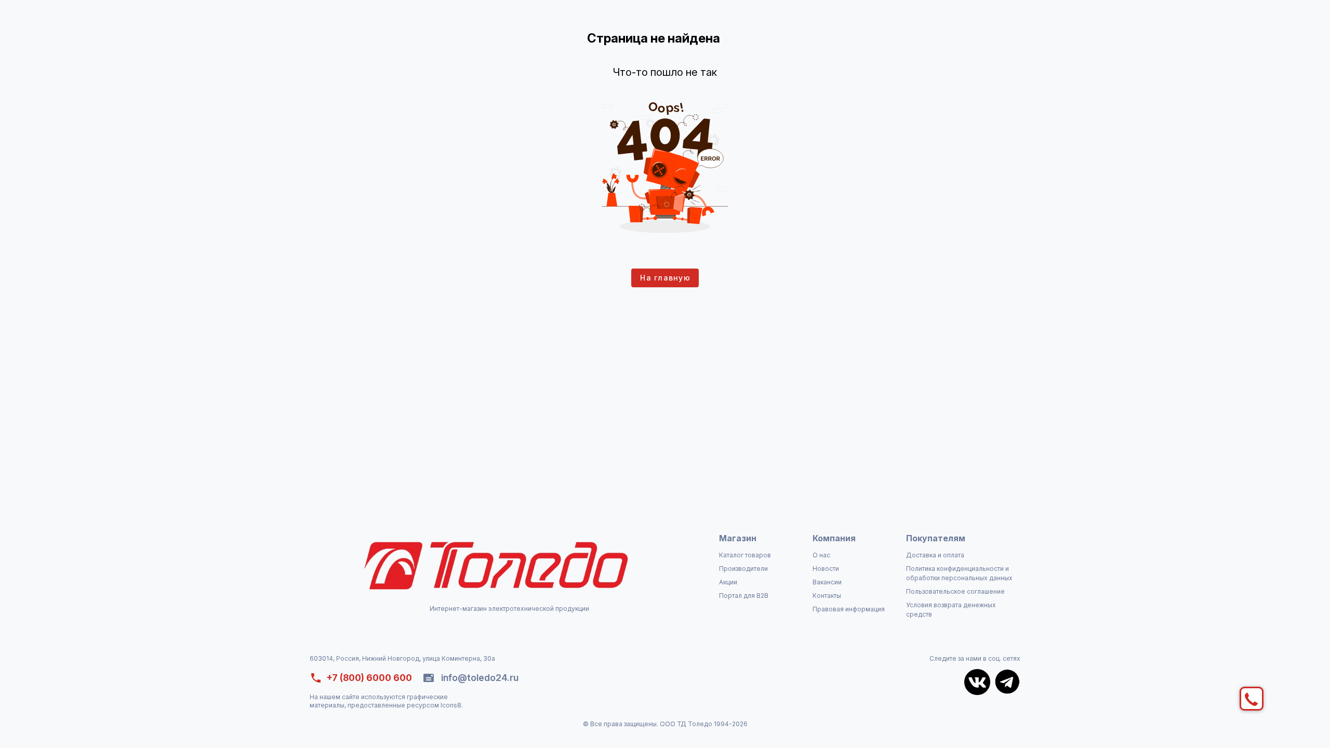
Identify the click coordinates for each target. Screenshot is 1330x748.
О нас (821, 555)
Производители (743, 568)
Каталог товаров (745, 555)
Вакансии (827, 582)
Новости (826, 568)
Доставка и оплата (935, 555)
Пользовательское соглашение (955, 591)
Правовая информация (849, 609)
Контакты (827, 595)
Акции (728, 582)
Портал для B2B (743, 595)
